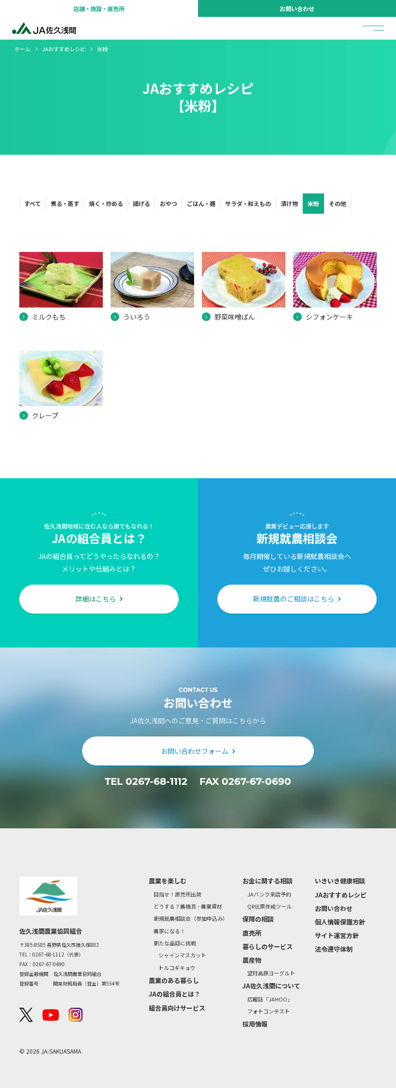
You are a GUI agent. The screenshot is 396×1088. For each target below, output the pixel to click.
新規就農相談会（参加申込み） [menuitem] (191, 918)
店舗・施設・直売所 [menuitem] (99, 8)
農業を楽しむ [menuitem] (167, 880)
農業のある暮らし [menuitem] (174, 980)
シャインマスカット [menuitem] (182, 955)
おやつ (168, 203)
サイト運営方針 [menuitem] (337, 935)
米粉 (313, 203)
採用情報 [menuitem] (255, 1024)
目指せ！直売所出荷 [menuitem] (177, 894)
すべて (32, 203)
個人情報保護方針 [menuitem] (340, 921)
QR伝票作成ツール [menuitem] (269, 906)
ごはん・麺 (201, 203)
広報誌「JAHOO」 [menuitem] (270, 999)
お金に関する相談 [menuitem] (267, 880)
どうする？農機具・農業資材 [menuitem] (188, 906)
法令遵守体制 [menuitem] (334, 949)
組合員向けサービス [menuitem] (177, 1008)
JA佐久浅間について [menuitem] (271, 985)
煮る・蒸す (65, 203)
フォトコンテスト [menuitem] (268, 1011)
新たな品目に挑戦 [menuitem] (175, 943)
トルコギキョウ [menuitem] (177, 967)
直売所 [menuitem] (251, 933)
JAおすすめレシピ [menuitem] (341, 894)
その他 (337, 203)
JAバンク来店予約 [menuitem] (269, 894)
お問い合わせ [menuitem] (297, 8)
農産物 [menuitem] (251, 960)
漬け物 (289, 203)
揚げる (141, 203)
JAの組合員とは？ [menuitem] (174, 994)
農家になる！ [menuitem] (169, 931)
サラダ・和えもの (248, 203)
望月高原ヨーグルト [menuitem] (271, 973)
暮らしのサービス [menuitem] (267, 946)
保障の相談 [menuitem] (258, 919)
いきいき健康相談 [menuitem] (340, 880)
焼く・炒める (106, 203)
